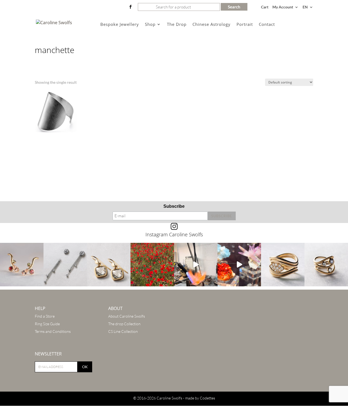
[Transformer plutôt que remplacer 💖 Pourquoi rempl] (65, 264)
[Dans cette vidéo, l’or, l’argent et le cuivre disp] (195, 264)
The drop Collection (124, 323)
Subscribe (174, 206)
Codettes (207, 398)
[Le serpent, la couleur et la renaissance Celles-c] (22, 264)
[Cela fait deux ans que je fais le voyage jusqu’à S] (239, 264)
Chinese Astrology (211, 24)
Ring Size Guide (47, 323)
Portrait (245, 24)
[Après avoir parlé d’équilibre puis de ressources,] (282, 264)
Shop (150, 24)
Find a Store (45, 316)
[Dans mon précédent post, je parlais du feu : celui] (326, 264)
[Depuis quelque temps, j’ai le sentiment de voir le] (152, 264)
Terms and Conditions (53, 331)
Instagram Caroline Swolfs (174, 234)
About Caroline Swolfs (126, 316)
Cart (264, 7)
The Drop (177, 24)
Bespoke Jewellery (119, 24)
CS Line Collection (123, 331)
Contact (267, 24)
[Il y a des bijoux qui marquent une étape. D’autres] (108, 264)
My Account (282, 7)
